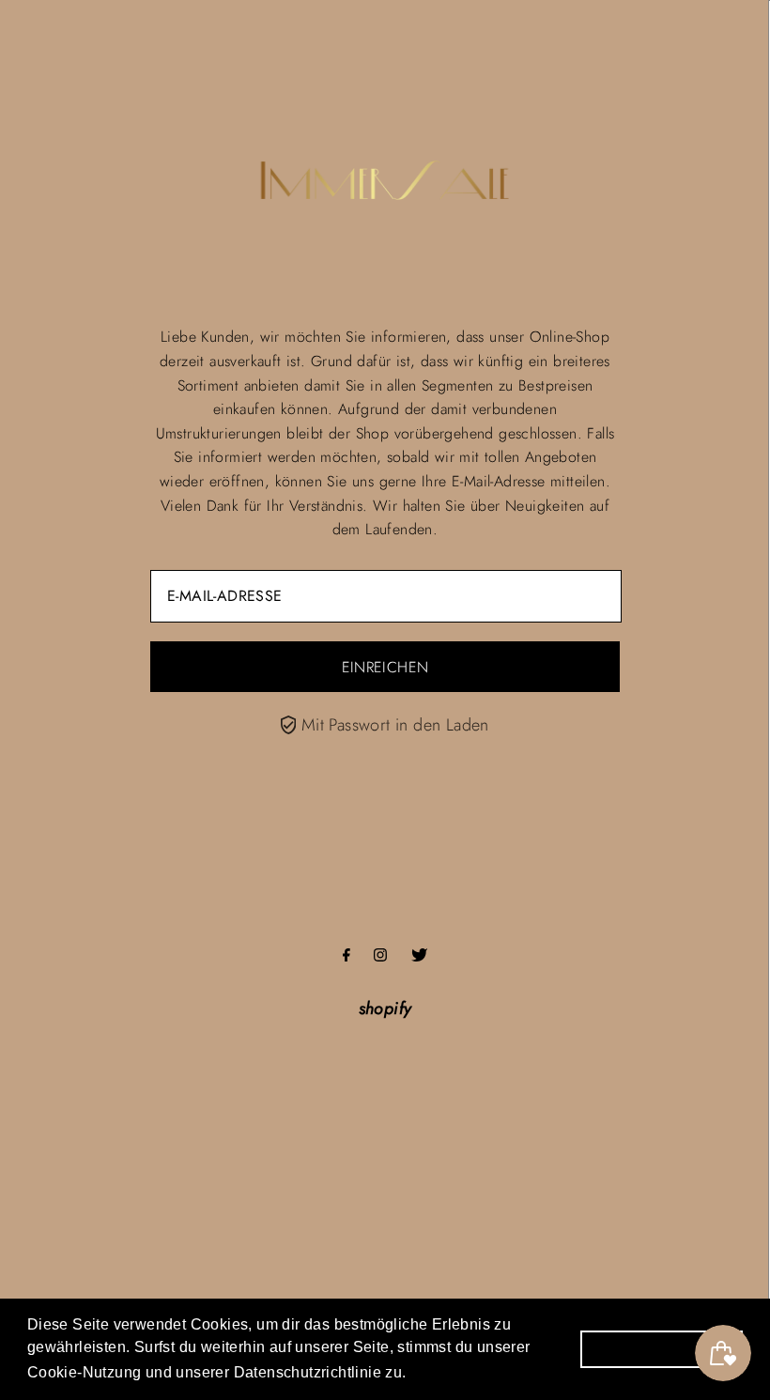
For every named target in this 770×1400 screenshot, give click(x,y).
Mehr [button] (434, 1371)
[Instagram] (380, 956)
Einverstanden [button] (661, 1348)
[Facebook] (346, 956)
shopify (385, 1008)
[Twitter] (419, 956)
